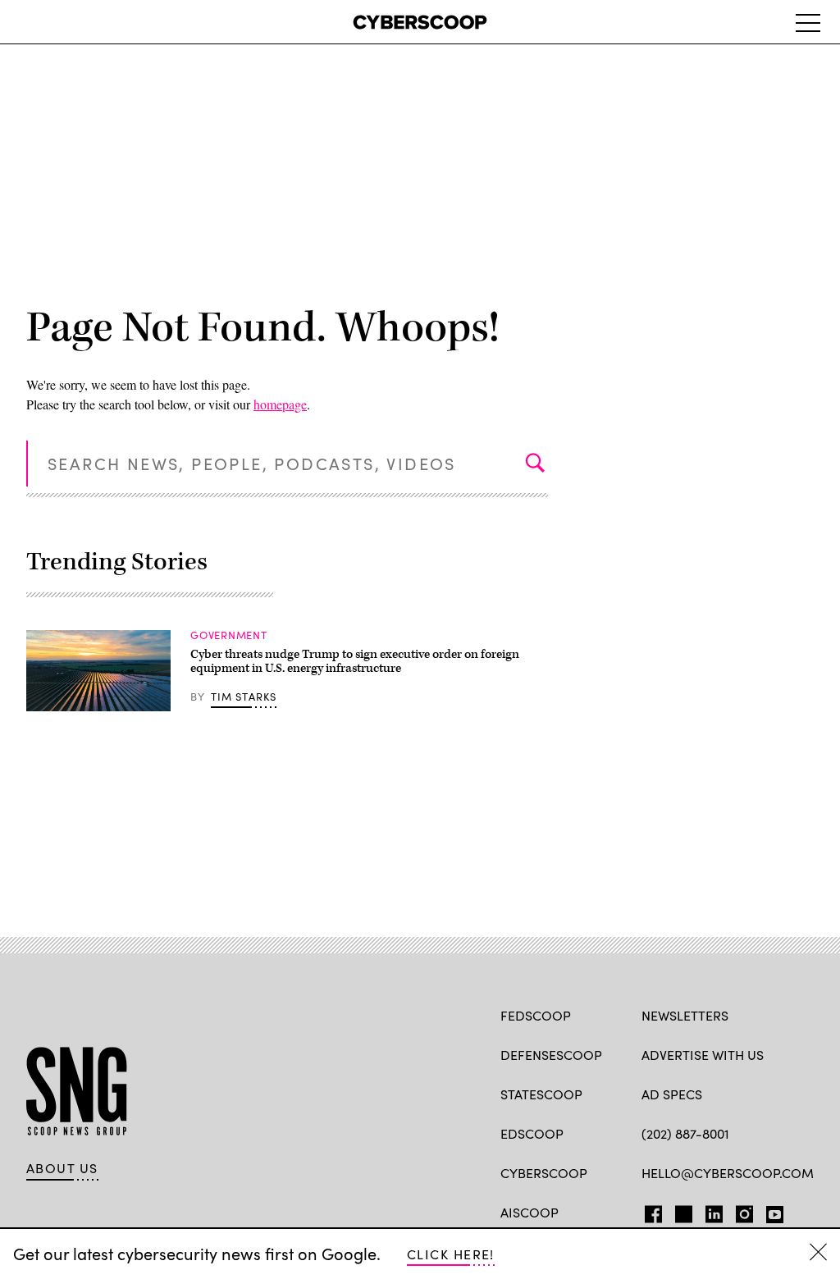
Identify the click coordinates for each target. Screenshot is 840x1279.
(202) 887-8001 (685, 1133)
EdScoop (532, 1133)
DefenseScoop (551, 1054)
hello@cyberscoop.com (727, 1172)
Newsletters (684, 1015)
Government (228, 635)
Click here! (451, 1254)
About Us (62, 1168)
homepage (280, 404)
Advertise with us (702, 1054)
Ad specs (671, 1094)
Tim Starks (244, 696)
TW (681, 1211)
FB (649, 1211)
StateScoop (541, 1094)
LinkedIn (714, 1211)
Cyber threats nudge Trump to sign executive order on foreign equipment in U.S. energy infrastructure (354, 661)
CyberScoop (543, 1172)
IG (739, 1211)
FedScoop (535, 1015)
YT (770, 1211)
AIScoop (529, 1212)
